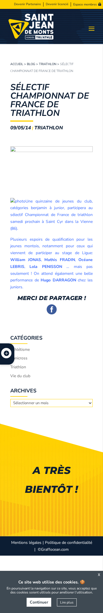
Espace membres (85, 4)
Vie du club (20, 376)
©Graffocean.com (53, 549)
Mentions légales (26, 542)
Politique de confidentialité (68, 542)
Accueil (16, 64)
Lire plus (67, 602)
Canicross (18, 358)
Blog (31, 64)
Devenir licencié (57, 4)
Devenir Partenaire (27, 4)
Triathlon (47, 64)
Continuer (39, 602)
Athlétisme (20, 349)
